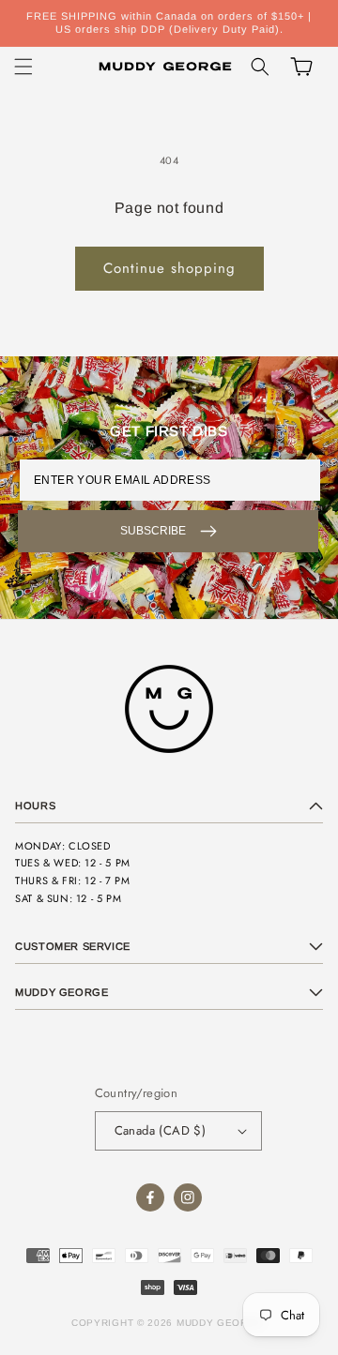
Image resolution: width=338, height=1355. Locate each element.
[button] (23, 66)
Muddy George (220, 1322)
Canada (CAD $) (161, 1130)
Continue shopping (169, 268)
